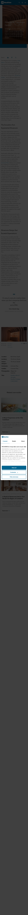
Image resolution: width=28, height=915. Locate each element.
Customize (13, 472)
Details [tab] (14, 441)
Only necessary (14, 477)
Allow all (14, 467)
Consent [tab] (5, 441)
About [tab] (23, 441)
